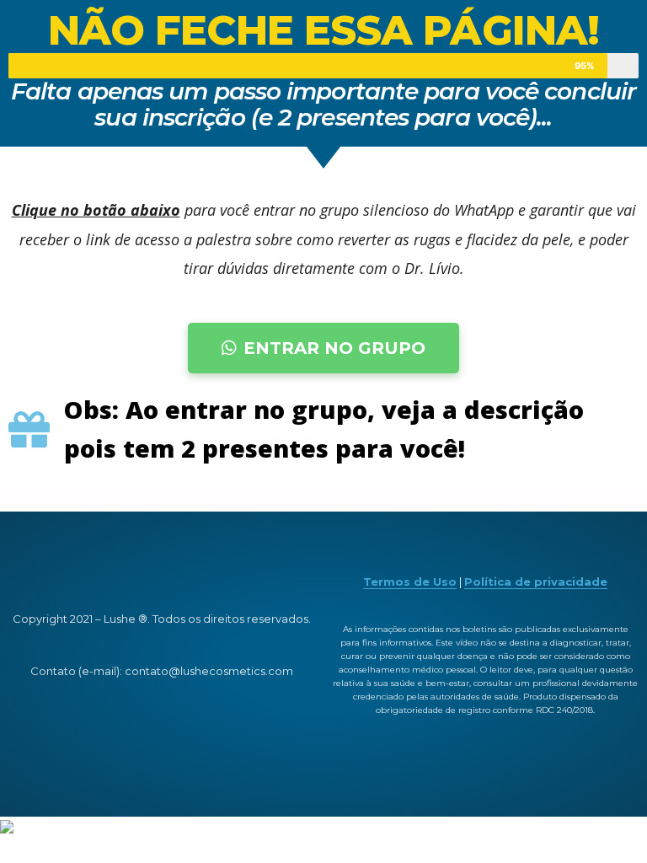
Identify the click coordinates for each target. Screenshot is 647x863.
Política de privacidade (535, 581)
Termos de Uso (410, 581)
